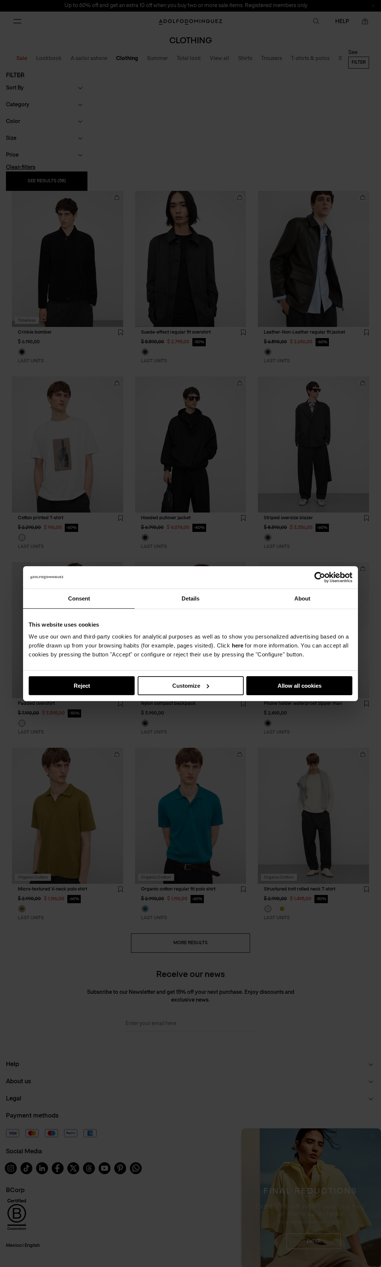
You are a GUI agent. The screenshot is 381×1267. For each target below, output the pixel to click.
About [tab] (302, 598)
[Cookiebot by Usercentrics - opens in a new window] (319, 577)
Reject (82, 685)
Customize (186, 685)
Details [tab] (190, 598)
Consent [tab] (79, 598)
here (237, 645)
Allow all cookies (299, 685)
